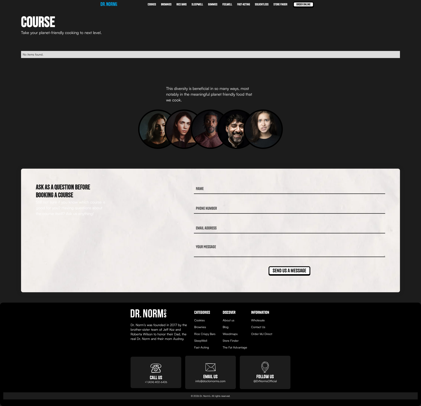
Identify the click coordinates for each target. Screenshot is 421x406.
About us (228, 320)
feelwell (227, 4)
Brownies (200, 327)
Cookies (199, 320)
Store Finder (231, 340)
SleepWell (200, 340)
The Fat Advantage (235, 347)
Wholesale (258, 320)
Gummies (212, 4)
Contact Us (258, 327)
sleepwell (197, 4)
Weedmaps (230, 334)
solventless (262, 4)
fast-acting (243, 4)
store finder (280, 4)
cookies (152, 4)
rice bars (181, 4)
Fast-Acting (201, 347)
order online (303, 4)
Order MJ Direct (261, 334)
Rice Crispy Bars (204, 334)
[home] (109, 4)
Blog (226, 327)
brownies (166, 4)
